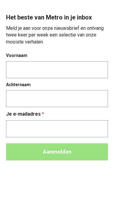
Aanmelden (57, 152)
